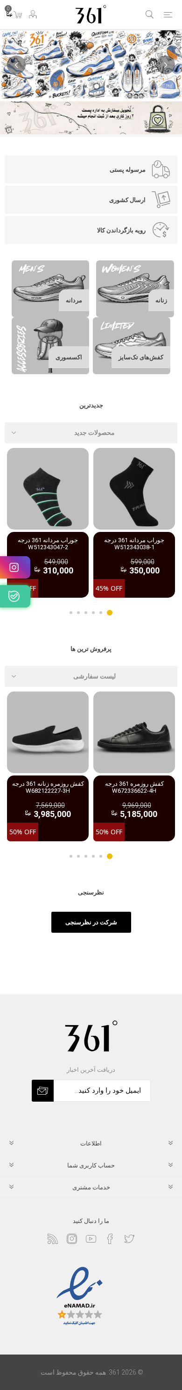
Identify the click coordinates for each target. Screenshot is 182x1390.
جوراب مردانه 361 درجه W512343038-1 (134, 544)
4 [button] (85, 612)
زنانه (161, 300)
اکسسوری (69, 357)
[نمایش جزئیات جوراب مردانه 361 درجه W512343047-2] (48, 489)
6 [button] (71, 612)
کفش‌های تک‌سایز (141, 357)
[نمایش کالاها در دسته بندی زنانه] (135, 288)
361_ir (15, 567)
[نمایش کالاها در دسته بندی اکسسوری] (51, 345)
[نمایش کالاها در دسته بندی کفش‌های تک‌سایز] (132, 345)
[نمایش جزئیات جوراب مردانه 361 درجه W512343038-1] (134, 489)
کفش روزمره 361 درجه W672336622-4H (134, 787)
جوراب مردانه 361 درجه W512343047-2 (48, 544)
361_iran (15, 596)
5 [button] (78, 612)
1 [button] (109, 612)
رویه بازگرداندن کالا (121, 230)
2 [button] (100, 612)
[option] (134, 523)
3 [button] (93, 612)
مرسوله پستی (128, 169)
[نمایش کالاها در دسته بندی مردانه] (51, 288)
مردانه (74, 300)
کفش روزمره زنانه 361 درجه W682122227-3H (48, 787)
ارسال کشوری (127, 199)
